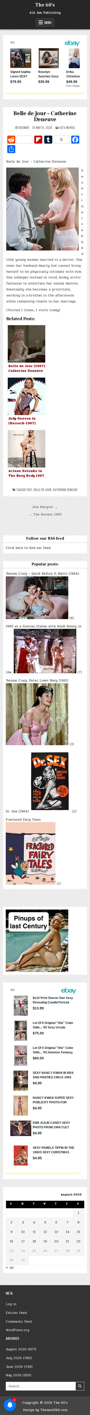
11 (34, 1231)
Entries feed (16, 1312)
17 (23, 1241)
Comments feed (19, 1321)
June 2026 (14, 1366)
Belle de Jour (42, 489)
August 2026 (16, 1349)
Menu (48, 22)
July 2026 (14, 1358)
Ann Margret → (45, 506)
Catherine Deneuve (65, 489)
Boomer (24, 127)
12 (45, 1231)
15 (78, 1231)
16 (11, 1241)
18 (34, 1241)
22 (78, 1241)
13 (56, 1231)
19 (45, 1241)
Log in (11, 1304)
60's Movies (67, 127)
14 (68, 1231)
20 (56, 1241)
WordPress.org (17, 1330)
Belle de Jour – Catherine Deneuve (45, 116)
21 (67, 1241)
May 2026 (13, 1375)
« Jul (10, 1267)
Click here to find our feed (28, 547)
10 (23, 1231)
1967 (29, 489)
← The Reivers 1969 (45, 514)
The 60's (45, 5)
